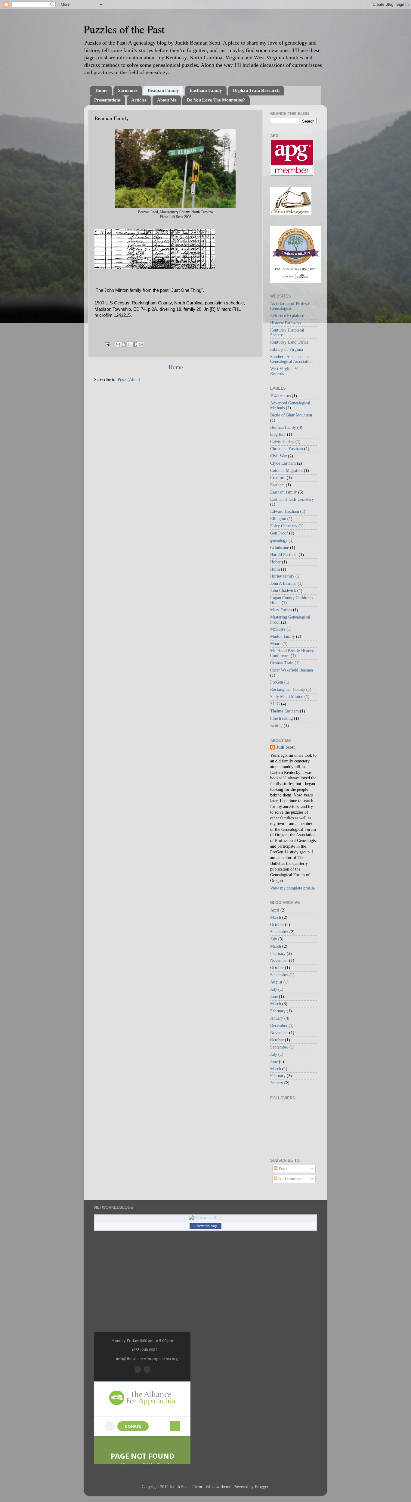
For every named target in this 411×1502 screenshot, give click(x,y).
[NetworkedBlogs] (205, 1217)
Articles (139, 100)
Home (101, 90)
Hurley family (282, 576)
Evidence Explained (287, 315)
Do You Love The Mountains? (216, 100)
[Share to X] (129, 344)
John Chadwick (283, 590)
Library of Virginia (286, 349)
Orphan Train (281, 663)
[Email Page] (107, 344)
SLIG (275, 704)
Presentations (107, 100)
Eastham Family (206, 90)
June (274, 996)
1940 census (280, 396)
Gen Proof (279, 533)
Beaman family (283, 427)
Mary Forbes (281, 610)
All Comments (290, 1178)
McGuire (277, 629)
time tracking (281, 718)
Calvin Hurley (282, 441)
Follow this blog (205, 1226)
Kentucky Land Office (289, 342)
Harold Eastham (284, 555)
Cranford (278, 477)
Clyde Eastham (283, 463)
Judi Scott (285, 747)
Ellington (278, 518)
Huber (275, 562)
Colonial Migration (286, 470)
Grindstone (279, 547)
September (279, 932)
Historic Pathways (285, 323)
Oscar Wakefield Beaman (291, 670)
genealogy (278, 540)
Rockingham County (287, 689)
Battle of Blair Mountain (291, 415)
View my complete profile (292, 888)
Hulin (275, 569)
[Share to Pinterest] (141, 344)
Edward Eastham (284, 511)
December (278, 1025)
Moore (275, 643)
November (279, 960)
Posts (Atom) (129, 379)
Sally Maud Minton (286, 696)
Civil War (278, 456)
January (276, 1018)
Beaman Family (163, 90)
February (278, 953)
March (275, 917)
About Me (167, 100)
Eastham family (283, 492)
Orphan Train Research (256, 90)
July (273, 939)
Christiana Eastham (286, 449)
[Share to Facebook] (135, 344)
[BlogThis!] (124, 344)
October (277, 924)
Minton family (282, 636)
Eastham (277, 485)
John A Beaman (283, 583)
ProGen (276, 682)
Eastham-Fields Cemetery (292, 499)
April (274, 910)
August (276, 982)
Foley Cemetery (283, 526)
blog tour (278, 434)
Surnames (128, 90)
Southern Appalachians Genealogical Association (291, 359)
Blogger (261, 1487)
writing (276, 725)
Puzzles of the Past (124, 29)
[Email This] (118, 344)
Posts (282, 1168)
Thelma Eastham (284, 711)
